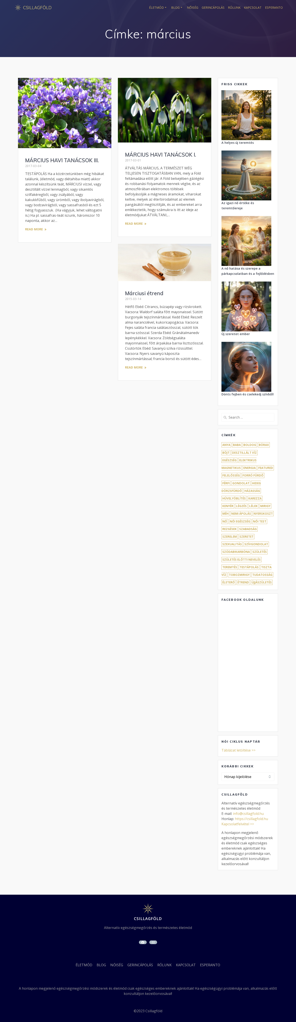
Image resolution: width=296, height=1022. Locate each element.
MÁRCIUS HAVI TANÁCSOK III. (62, 160)
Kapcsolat (253, 7)
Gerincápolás (213, 7)
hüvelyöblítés (234, 498)
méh (225, 514)
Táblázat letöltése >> (238, 750)
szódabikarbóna (236, 552)
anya (226, 445)
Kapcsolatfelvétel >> (237, 824)
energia (249, 468)
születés (259, 552)
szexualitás (232, 544)
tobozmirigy (239, 575)
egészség (229, 460)
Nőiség (192, 7)
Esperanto (274, 7)
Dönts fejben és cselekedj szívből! (247, 394)
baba (237, 445)
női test (259, 521)
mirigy (265, 506)
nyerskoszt (263, 514)
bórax (264, 445)
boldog (249, 445)
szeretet (246, 537)
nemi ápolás (241, 514)
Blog (175, 7)
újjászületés (262, 582)
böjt (225, 453)
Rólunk (234, 7)
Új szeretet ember (235, 334)
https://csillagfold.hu (251, 818)
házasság (252, 491)
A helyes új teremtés (237, 143)
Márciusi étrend (144, 293)
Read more (34, 229)
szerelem (229, 537)
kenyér (227, 506)
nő (224, 521)
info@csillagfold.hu (248, 813)
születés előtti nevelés (241, 560)
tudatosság (262, 575)
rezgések (229, 529)
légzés (241, 506)
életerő (228, 582)
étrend (243, 582)
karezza (255, 498)
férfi (226, 483)
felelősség (231, 475)
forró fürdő (252, 475)
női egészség (240, 521)
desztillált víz (244, 453)
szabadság (248, 529)
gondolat (240, 483)
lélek (253, 506)
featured (265, 468)
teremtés (229, 567)
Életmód (156, 7)
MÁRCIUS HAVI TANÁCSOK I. (160, 154)
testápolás (249, 567)
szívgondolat (256, 544)
